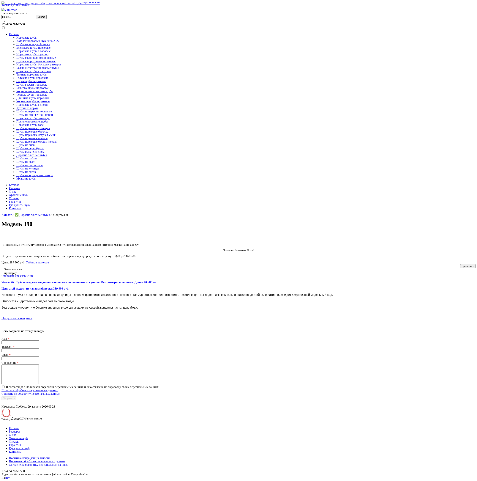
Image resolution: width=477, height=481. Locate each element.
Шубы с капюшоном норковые (36, 57)
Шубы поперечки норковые (34, 111)
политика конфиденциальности (109, 474)
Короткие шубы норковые (33, 101)
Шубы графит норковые (31, 84)
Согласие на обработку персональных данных (30, 393)
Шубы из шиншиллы (29, 165)
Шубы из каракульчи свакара (34, 175)
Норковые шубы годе (30, 124)
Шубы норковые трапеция (33, 128)
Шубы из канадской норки (33, 44)
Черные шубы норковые (31, 94)
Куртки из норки (27, 108)
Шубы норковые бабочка (32, 131)
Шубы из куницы (27, 168)
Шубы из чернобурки (30, 148)
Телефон (8, 346)
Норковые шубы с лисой (32, 104)
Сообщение (9, 362)
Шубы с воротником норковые (36, 61)
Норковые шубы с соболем (33, 51)
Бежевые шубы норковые (32, 87)
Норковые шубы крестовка (33, 71)
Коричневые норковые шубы (34, 91)
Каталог (14, 34)
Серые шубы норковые (31, 81)
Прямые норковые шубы (32, 121)
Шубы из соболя (26, 158)
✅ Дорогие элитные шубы (32, 214)
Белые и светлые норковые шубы (37, 67)
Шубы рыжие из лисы (30, 151)
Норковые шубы (26, 37)
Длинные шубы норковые (32, 98)
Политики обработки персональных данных (37, 461)
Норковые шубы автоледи (33, 118)
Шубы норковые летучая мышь (36, 134)
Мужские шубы (26, 178)
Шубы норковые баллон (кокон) (36, 141)
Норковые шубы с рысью (32, 54)
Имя (5, 338)
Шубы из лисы (25, 145)
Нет (7, 477)
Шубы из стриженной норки (34, 114)
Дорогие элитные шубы (31, 155)
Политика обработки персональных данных (29, 390)
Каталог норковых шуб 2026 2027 (37, 41)
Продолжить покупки (16, 318)
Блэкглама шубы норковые (33, 47)
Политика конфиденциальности (29, 458)
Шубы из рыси (25, 161)
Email (6, 354)
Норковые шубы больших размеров (38, 64)
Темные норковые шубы (31, 74)
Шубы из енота (26, 171)
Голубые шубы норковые (32, 77)
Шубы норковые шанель (32, 138)
